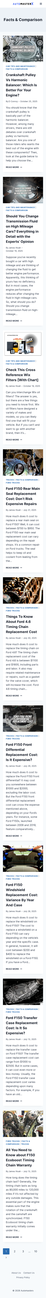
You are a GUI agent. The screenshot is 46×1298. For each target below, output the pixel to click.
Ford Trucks (13, 483)
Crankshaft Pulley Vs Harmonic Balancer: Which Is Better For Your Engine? (21, 85)
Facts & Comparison (17, 69)
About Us (16, 1273)
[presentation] (23, 49)
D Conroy (13, 101)
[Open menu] (41, 4)
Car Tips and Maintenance (20, 66)
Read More (14, 167)
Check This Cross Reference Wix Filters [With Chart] (22, 375)
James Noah (15, 248)
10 (35, 1251)
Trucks (10, 480)
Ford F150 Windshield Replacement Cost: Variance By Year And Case (22, 895)
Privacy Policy (23, 1277)
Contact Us (28, 1273)
